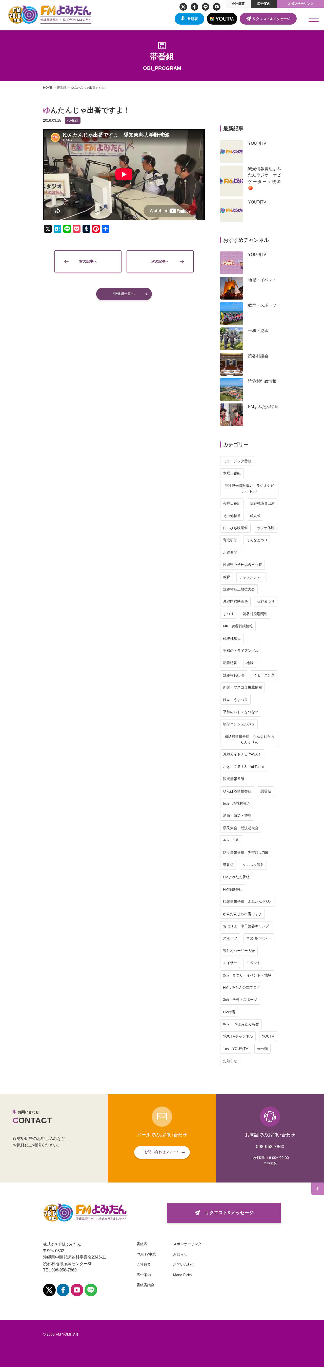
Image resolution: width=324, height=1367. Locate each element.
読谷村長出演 (233, 675)
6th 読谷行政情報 (238, 626)
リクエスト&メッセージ (271, 19)
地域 (249, 663)
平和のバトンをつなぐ (240, 712)
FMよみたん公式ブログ (241, 987)
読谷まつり (266, 601)
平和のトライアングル (240, 651)
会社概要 (238, 4)
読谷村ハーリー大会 (239, 951)
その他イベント (258, 938)
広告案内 (263, 4)
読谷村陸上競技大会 (239, 589)
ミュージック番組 (237, 461)
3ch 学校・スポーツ (240, 999)
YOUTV (268, 1036)
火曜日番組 (232, 503)
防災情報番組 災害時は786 (245, 853)
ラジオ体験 (266, 528)
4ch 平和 (231, 840)
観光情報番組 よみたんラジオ (248, 901)
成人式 (255, 516)
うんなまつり (257, 540)
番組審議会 (145, 1285)
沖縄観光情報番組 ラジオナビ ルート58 (251, 488)
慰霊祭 (265, 791)
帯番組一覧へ (124, 293)
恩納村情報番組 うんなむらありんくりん (249, 739)
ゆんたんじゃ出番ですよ (242, 914)
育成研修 (230, 540)
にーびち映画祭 (235, 528)
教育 (226, 577)
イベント (253, 963)
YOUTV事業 (146, 1254)
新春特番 (230, 663)
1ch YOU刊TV (235, 1049)
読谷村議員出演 (262, 503)
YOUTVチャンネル (238, 1036)
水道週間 (230, 552)
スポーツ (230, 938)
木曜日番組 (232, 473)
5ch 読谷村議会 (236, 803)
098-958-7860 (270, 1146)
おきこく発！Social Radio (243, 767)
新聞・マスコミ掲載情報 (242, 687)
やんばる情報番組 (237, 791)
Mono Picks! (183, 1275)
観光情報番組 (233, 779)
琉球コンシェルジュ (239, 724)
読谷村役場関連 (255, 614)
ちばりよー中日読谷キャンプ (246, 926)
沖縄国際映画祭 (235, 601)
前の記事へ (88, 261)
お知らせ (230, 1061)
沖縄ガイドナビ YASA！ (242, 754)
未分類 (262, 1049)
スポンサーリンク (300, 4)
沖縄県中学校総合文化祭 (242, 565)
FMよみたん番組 (236, 877)
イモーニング (264, 675)
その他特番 (232, 516)
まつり (228, 614)
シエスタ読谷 (253, 865)
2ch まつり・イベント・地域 (247, 975)
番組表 (192, 19)
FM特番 (229, 1012)
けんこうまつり (235, 700)
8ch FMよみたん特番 (241, 1024)
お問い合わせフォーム (162, 1152)
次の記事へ (160, 261)
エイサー (230, 963)
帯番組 (72, 120)
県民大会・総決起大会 (240, 828)
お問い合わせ (183, 1264)
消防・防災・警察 (237, 816)
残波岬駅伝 (232, 638)
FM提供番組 (232, 889)
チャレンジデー (251, 577)
